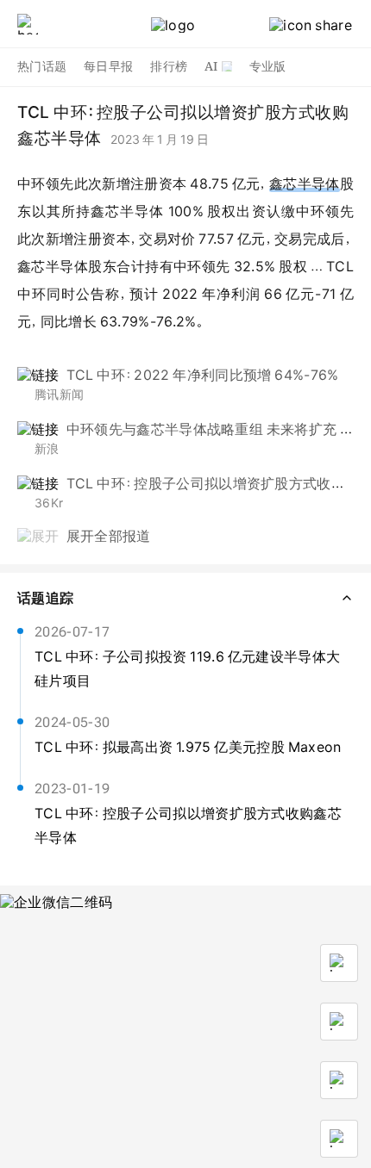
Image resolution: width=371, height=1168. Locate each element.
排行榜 (168, 66)
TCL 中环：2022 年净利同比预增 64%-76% (202, 375)
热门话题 (41, 66)
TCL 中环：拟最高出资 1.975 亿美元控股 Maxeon (188, 747)
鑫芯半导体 (304, 183)
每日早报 (108, 66)
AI (211, 66)
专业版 (267, 66)
